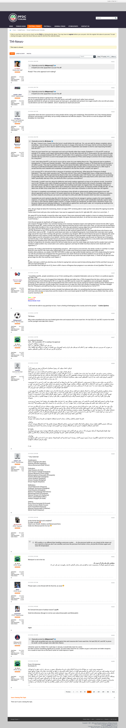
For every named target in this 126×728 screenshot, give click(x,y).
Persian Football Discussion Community (36, 30)
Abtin (17, 589)
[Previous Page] (107, 57)
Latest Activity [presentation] (20, 53)
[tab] (12, 53)
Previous (68, 692)
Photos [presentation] (29, 53)
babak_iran (17, 460)
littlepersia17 (17, 320)
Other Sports (73, 26)
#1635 (113, 661)
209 (103, 692)
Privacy (107, 719)
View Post (55, 65)
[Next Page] (108, 57)
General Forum (59, 26)
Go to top (113, 719)
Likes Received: (15, 79)
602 (108, 692)
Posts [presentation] (12, 53)
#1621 (113, 61)
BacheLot (17, 144)
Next (113, 692)
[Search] (115, 18)
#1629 (113, 454)
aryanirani (17, 613)
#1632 (113, 582)
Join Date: (13, 77)
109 (89, 692)
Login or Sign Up (111, 1)
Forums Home (21, 26)
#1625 (113, 273)
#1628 (113, 363)
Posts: (12, 78)
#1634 (113, 635)
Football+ (47, 26)
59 (80, 692)
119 (94, 692)
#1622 (113, 87)
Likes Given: (14, 80)
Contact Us (85, 26)
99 (85, 692)
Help (93, 719)
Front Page (86, 719)
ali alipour (17, 118)
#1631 (113, 556)
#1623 (113, 111)
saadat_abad (17, 94)
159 (99, 692)
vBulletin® (109, 725)
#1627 (113, 337)
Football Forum (35, 26)
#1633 (113, 606)
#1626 (113, 313)
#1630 (113, 517)
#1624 (113, 137)
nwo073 (17, 370)
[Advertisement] (63, 7)
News (11, 26)
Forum (14, 30)
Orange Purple (14, 719)
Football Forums (21, 30)
